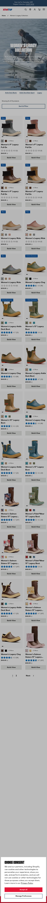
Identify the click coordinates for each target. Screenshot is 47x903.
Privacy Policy (27, 883)
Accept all (23, 889)
